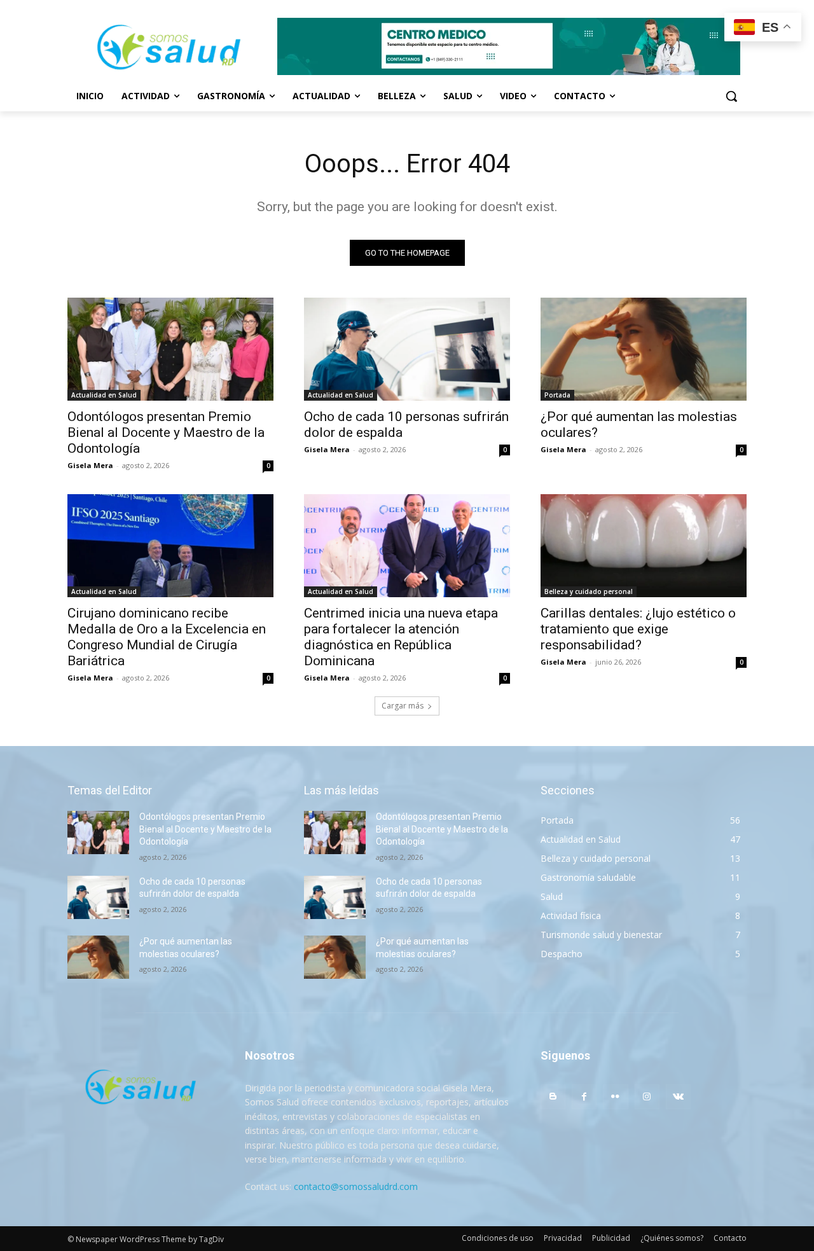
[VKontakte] (678, 1096)
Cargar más (403, 705)
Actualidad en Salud (104, 395)
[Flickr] (615, 1096)
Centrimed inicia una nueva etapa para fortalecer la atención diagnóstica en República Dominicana (401, 636)
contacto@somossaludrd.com (356, 1186)
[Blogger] (553, 1096)
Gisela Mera (90, 465)
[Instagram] (647, 1096)
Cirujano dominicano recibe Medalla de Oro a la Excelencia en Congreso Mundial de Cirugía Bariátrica (166, 636)
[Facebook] (584, 1096)
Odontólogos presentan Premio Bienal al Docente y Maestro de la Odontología (166, 432)
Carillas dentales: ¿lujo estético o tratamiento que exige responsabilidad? (638, 629)
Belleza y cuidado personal (588, 591)
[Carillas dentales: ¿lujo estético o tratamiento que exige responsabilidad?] (644, 545)
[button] (731, 96)
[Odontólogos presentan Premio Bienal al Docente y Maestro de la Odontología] (170, 349)
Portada (557, 395)
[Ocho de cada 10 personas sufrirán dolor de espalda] (407, 349)
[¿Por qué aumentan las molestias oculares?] (644, 349)
